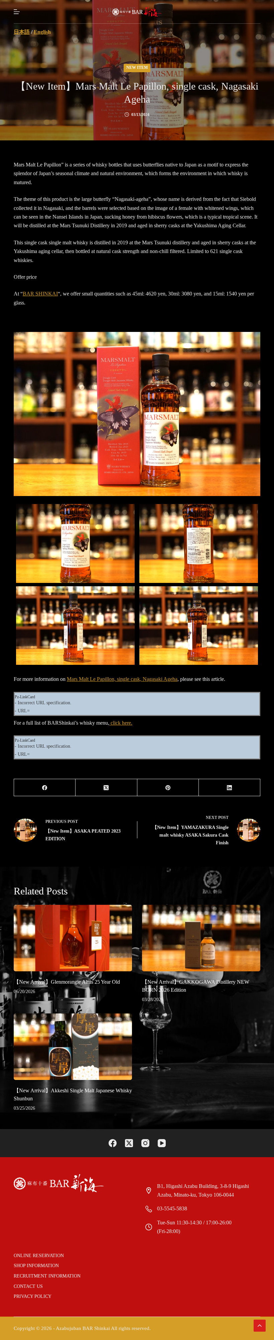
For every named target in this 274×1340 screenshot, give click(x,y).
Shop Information (36, 1265)
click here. (120, 723)
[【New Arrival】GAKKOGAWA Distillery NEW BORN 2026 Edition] (201, 938)
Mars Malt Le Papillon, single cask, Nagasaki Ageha (122, 679)
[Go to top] (260, 1326)
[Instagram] (145, 1143)
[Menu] (17, 12)
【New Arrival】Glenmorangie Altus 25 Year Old (67, 982)
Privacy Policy (32, 1296)
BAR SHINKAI (40, 293)
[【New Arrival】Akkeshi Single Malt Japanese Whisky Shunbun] (73, 1046)
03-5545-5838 (172, 1208)
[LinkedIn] (229, 787)
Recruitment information (47, 1275)
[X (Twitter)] (106, 787)
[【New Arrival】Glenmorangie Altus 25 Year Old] (73, 938)
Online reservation (39, 1255)
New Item (137, 67)
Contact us (28, 1286)
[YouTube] (162, 1143)
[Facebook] (45, 787)
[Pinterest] (168, 787)
